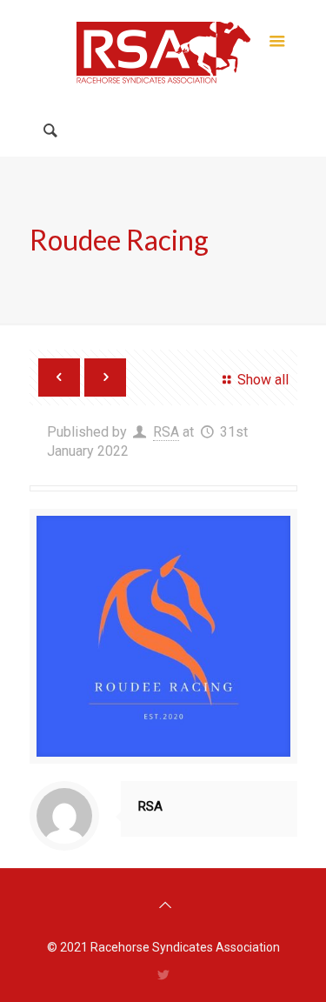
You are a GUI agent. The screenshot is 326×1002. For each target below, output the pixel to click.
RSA (166, 432)
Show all (262, 379)
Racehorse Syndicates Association (185, 947)
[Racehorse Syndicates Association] (163, 52)
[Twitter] (163, 975)
